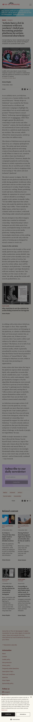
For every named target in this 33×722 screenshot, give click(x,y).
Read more (4, 710)
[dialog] (16, 708)
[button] (15, 719)
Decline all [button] (23, 714)
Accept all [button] (8, 714)
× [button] (31, 697)
